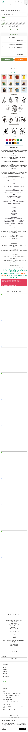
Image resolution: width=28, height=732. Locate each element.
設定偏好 (4, 729)
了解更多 (4, 726)
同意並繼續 (22, 729)
